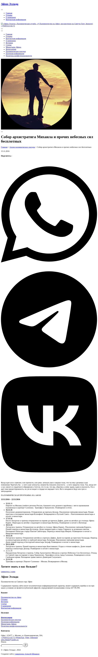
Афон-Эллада (9, 3)
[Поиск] (25, 645)
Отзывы (9, 15)
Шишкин (35, 654)
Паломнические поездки (16, 51)
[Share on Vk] (49, 424)
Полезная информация (15, 54)
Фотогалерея (11, 49)
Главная (9, 13)
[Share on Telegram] (49, 319)
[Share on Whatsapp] (49, 215)
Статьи (8, 45)
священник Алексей (23, 654)
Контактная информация (16, 20)
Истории (9, 43)
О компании (11, 17)
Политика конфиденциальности (19, 56)
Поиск (3, 642)
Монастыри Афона (13, 47)
